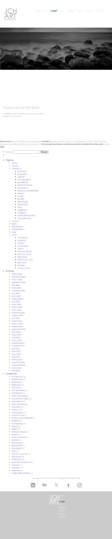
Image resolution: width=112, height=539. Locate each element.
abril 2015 (16, 370)
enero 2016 (16, 367)
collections (16, 168)
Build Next (22, 171)
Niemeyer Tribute (25, 251)
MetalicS (21, 193)
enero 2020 (16, 309)
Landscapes (23, 245)
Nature (20, 248)
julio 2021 (16, 293)
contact (100, 10)
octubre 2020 (17, 298)
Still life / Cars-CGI (25, 259)
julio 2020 (16, 301)
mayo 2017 (16, 354)
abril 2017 (16, 356)
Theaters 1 (22, 212)
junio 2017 (16, 351)
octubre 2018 (17, 326)
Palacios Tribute (24, 254)
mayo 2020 (16, 304)
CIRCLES (21, 176)
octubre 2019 (17, 315)
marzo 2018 (17, 340)
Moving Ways (17, 423)
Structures (22, 262)
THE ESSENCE (17, 226)
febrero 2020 (17, 307)
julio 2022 (16, 285)
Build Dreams (17, 379)
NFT (62, 10)
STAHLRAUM (23, 204)
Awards (71, 10)
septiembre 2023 (19, 276)
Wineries (21, 265)
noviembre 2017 (18, 345)
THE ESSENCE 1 (18, 229)
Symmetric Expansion (21, 462)
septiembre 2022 (19, 282)
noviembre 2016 (18, 365)
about (89, 10)
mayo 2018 (16, 334)
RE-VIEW (21, 198)
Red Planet (16, 442)
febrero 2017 (17, 359)
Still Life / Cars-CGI (19, 453)
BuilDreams (16, 384)
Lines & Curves (24, 268)
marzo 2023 (17, 279)
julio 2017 (16, 348)
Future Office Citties (20, 398)
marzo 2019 (17, 320)
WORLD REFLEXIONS (26, 215)
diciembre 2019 (18, 312)
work (14, 232)
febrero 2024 (17, 273)
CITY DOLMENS (24, 179)
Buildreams (22, 174)
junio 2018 (16, 331)
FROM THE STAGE (25, 185)
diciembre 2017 (18, 343)
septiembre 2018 (19, 329)
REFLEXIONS (23, 201)
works (37, 10)
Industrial (22, 240)
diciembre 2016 (18, 362)
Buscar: (9, 151)
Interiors (21, 243)
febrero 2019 (17, 323)
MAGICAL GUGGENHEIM (28, 190)
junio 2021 (16, 296)
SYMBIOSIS (22, 210)
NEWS (80, 10)
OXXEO (21, 196)
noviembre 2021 (18, 290)
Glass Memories (24, 218)
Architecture (23, 237)
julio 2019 (16, 318)
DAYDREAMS (23, 182)
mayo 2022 (16, 287)
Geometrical (23, 187)
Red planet (22, 256)
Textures (15, 464)
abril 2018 (16, 337)
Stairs (20, 207)
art (46, 10)
